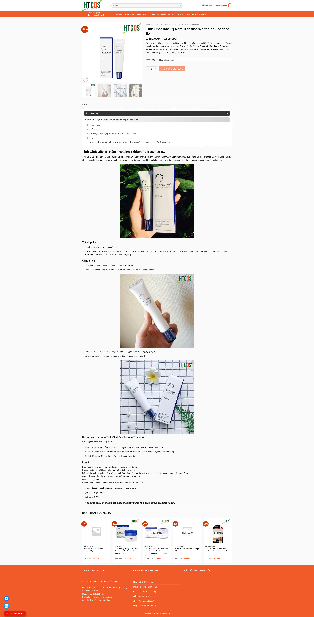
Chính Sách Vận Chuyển (144, 601)
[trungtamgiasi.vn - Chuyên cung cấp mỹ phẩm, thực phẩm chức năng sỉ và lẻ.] (94, 5)
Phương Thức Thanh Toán (145, 587)
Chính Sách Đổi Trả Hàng (144, 591)
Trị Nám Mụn (194, 25)
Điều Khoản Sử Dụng (142, 596)
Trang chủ (150, 25)
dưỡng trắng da (179, 157)
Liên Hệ (202, 14)
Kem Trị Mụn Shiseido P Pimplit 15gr (187, 550)
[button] (207, 5)
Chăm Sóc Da (180, 25)
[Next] (138, 52)
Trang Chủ (117, 14)
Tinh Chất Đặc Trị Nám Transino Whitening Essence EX (123, 151)
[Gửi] (181, 5)
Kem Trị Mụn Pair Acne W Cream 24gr (94, 550)
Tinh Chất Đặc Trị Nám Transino (125, 437)
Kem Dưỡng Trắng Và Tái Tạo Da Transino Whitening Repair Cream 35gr (126, 551)
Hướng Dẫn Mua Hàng (143, 582)
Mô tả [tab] (84, 104)
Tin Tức (179, 14)
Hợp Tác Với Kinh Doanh (162, 14)
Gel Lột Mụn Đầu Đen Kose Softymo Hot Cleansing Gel (216, 550)
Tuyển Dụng (191, 14)
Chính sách (142, 14)
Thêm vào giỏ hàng (172, 69)
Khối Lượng (150, 60)
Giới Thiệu (129, 14)
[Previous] (86, 52)
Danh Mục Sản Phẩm (164, 25)
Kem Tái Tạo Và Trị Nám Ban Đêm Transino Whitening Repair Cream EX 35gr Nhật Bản (156, 552)
